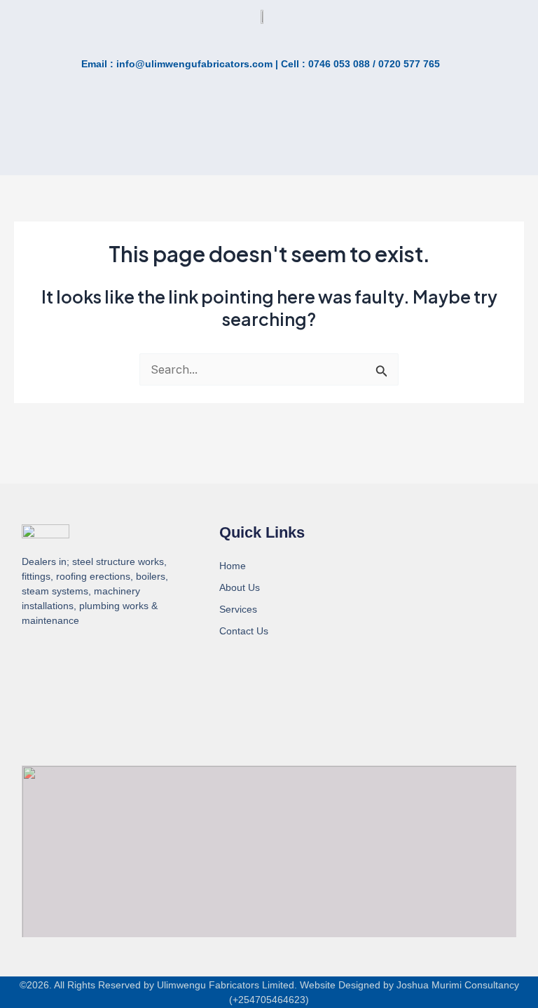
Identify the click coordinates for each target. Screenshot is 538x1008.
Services (238, 609)
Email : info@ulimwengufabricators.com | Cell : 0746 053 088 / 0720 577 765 (260, 63)
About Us (239, 587)
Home (232, 565)
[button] (99, 145)
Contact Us (243, 630)
